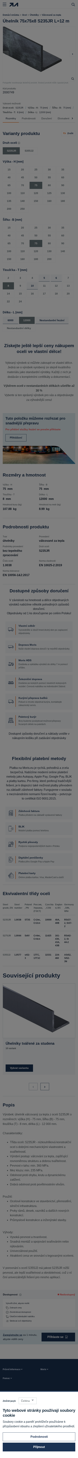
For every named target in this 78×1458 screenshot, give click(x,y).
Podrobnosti (39, 1436)
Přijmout (39, 1446)
